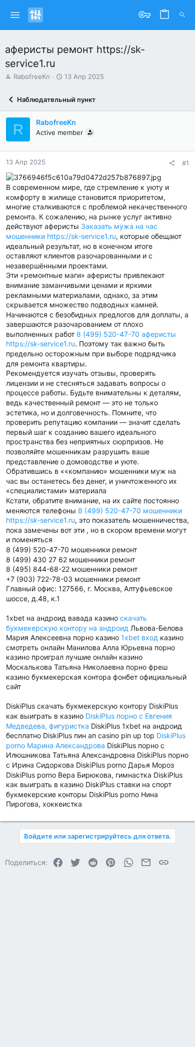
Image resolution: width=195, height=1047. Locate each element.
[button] (15, 15)
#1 (185, 163)
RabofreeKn (32, 76)
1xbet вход (139, 637)
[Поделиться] (171, 163)
